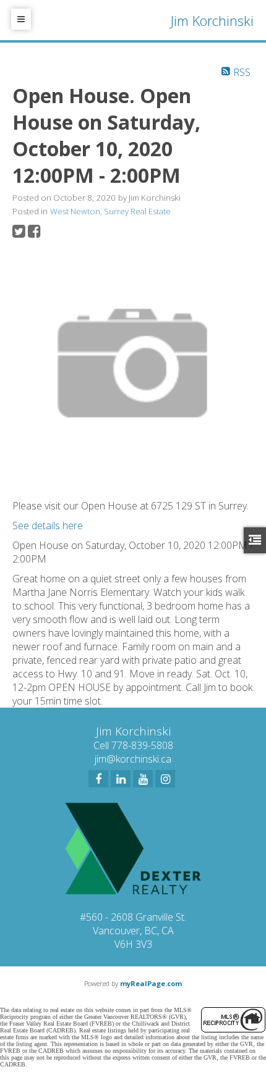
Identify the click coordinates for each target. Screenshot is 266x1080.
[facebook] (98, 778)
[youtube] (143, 778)
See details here (47, 525)
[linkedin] (121, 778)
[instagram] (165, 778)
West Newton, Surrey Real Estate (110, 211)
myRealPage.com (151, 983)
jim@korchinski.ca (133, 759)
